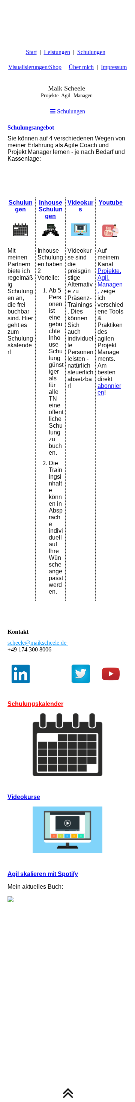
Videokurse (24, 797)
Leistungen (57, 52)
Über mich (81, 67)
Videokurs (80, 206)
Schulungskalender (35, 704)
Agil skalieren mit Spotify (43, 874)
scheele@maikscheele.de (38, 642)
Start (31, 52)
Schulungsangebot (31, 127)
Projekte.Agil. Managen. (110, 281)
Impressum (114, 67)
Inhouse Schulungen (51, 209)
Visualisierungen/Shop (35, 67)
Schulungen (91, 52)
